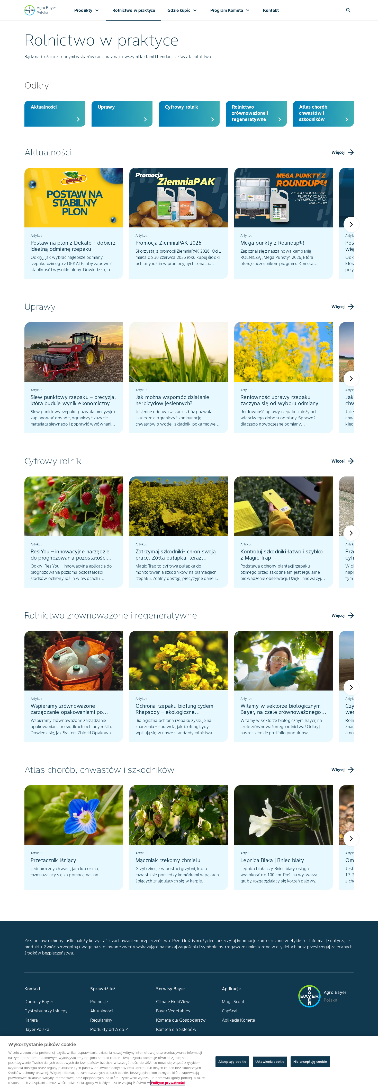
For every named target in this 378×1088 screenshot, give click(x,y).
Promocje (99, 1001)
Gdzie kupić (182, 10)
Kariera (31, 1020)
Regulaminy (101, 1020)
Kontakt (271, 10)
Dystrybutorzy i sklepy (46, 1010)
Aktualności (101, 1010)
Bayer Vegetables (173, 1010)
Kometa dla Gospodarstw (181, 1020)
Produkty (87, 10)
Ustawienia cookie (269, 1061)
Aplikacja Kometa (238, 1020)
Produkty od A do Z (109, 1029)
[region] (189, 1062)
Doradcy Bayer (38, 1001)
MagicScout (233, 1001)
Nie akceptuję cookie (310, 1061)
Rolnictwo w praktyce (133, 10)
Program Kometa (230, 10)
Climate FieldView (173, 1001)
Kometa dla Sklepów (176, 1029)
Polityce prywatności (168, 1083)
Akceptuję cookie (232, 1061)
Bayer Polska (36, 1029)
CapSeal (229, 1010)
